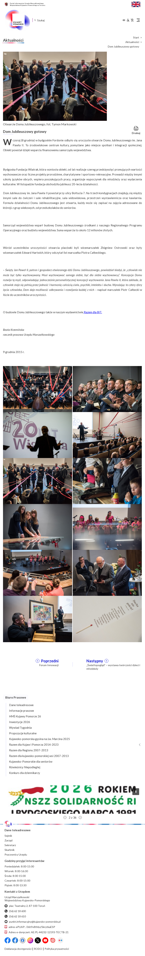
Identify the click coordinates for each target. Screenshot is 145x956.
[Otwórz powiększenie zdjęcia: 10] (107, 572)
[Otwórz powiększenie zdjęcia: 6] (107, 480)
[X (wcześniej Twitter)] (38, 940)
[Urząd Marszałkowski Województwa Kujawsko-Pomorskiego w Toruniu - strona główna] (17, 20)
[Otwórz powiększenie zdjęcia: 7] (37, 526)
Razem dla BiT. (92, 312)
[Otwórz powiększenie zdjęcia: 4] (107, 435)
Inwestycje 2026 (19, 722)
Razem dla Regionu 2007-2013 (28, 750)
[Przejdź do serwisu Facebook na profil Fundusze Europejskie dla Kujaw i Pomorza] (15, 940)
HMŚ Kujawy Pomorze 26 (25, 716)
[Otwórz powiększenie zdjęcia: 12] (107, 618)
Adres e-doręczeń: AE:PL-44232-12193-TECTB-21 (39, 932)
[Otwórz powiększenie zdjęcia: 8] (107, 526)
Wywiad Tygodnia (20, 727)
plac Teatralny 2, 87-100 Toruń (27, 905)
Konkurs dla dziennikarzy (24, 772)
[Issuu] (53, 940)
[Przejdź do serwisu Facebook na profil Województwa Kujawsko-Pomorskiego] (8, 940)
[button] (72, 799)
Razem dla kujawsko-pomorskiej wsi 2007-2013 (39, 756)
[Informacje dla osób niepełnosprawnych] (130, 20)
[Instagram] (30, 940)
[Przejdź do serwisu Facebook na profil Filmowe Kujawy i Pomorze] (23, 940)
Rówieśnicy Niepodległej (24, 767)
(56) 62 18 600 (17, 911)
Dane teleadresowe (21, 705)
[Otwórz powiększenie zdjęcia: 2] (107, 389)
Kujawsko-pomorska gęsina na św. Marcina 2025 (39, 739)
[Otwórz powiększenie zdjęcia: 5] (37, 480)
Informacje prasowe (21, 710)
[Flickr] (60, 940)
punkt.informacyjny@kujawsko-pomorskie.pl (35, 921)
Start (136, 37)
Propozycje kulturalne (23, 733)
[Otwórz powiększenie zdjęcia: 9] (37, 572)
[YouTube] (45, 940)
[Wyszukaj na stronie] (35, 20)
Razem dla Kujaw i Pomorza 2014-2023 (34, 744)
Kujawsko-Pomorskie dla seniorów (30, 761)
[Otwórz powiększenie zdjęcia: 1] (37, 389)
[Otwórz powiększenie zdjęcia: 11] (37, 618)
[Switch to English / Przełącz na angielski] (135, 4)
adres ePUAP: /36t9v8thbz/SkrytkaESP (32, 926)
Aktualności (132, 42)
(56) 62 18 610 (17, 916)
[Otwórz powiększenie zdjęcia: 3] (37, 435)
